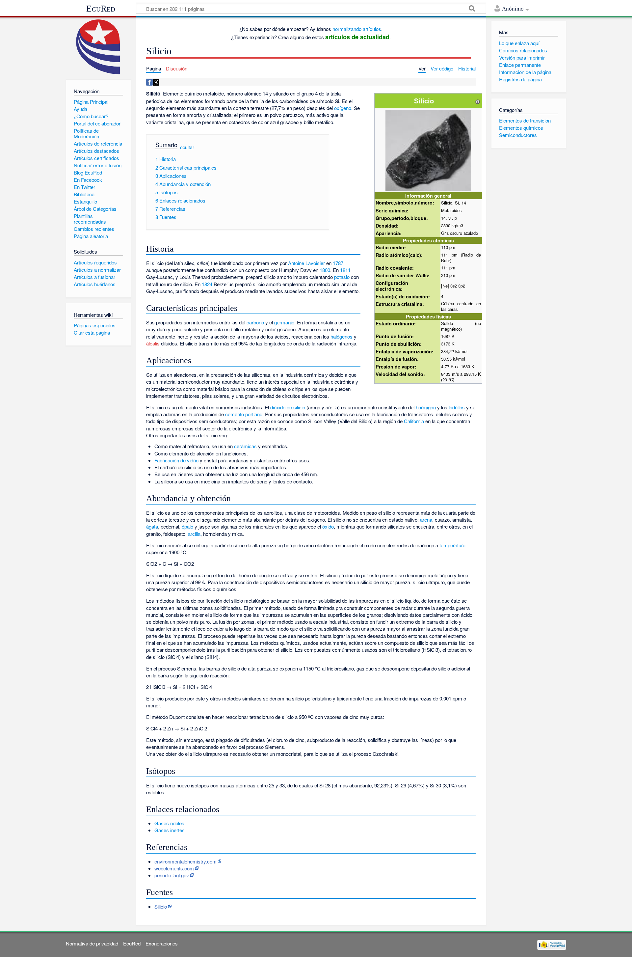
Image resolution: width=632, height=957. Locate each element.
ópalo (187, 526)
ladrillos (457, 407)
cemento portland (243, 414)
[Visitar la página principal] (98, 46)
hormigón (426, 407)
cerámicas (245, 446)
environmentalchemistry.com (185, 861)
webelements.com (174, 868)
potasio (342, 276)
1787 (338, 263)
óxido (328, 526)
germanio (284, 322)
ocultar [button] (187, 147)
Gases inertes (169, 830)
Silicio (160, 906)
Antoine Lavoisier (306, 263)
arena (426, 519)
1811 (345, 269)
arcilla (194, 533)
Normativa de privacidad (92, 943)
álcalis (153, 343)
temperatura (452, 545)
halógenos (341, 336)
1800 (325, 269)
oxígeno (342, 107)
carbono (255, 322)
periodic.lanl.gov (171, 875)
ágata (152, 526)
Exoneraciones (161, 943)
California (414, 421)
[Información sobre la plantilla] (477, 100)
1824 (207, 284)
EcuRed (100, 9)
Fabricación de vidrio (176, 460)
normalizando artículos (356, 28)
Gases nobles (169, 823)
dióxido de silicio (287, 407)
